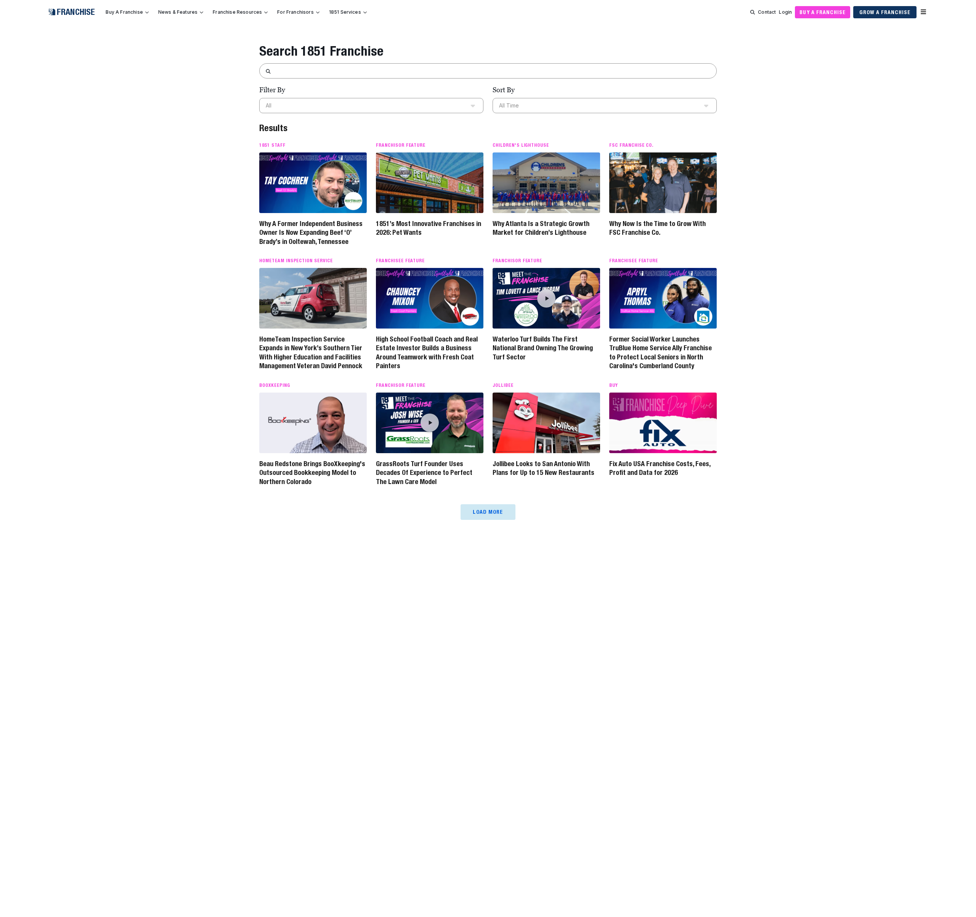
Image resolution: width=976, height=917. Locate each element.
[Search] (752, 12)
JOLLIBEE (503, 385)
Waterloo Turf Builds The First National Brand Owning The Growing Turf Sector (543, 348)
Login (785, 12)
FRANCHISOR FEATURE (400, 145)
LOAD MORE (488, 512)
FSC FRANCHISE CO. (631, 145)
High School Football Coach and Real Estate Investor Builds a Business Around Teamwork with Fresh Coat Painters (427, 352)
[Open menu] (923, 12)
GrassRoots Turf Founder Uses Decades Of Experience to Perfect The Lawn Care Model (424, 473)
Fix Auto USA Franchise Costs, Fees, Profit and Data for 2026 (659, 468)
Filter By (272, 90)
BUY (613, 385)
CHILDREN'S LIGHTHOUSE (521, 145)
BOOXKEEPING (274, 385)
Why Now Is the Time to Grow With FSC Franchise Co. (657, 228)
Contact (767, 12)
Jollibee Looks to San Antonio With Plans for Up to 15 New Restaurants (543, 468)
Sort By (504, 90)
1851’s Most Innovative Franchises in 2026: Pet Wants (428, 228)
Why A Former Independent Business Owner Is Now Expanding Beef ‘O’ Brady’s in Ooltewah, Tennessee (311, 232)
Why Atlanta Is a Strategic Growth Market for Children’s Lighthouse (541, 228)
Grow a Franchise (884, 12)
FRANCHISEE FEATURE (400, 260)
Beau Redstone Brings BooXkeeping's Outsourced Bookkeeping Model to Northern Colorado (312, 473)
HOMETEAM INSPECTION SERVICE (296, 260)
